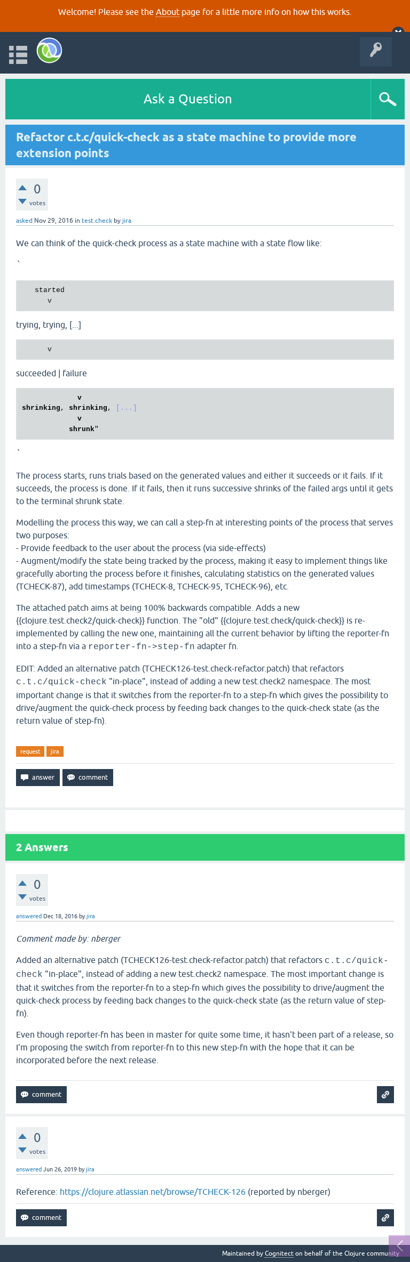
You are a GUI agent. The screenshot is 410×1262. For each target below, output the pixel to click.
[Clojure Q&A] (49, 50)
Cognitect (279, 1253)
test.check (97, 220)
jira (55, 751)
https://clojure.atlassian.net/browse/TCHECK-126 (153, 1191)
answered (29, 916)
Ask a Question (188, 99)
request (30, 751)
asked (24, 220)
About (167, 12)
